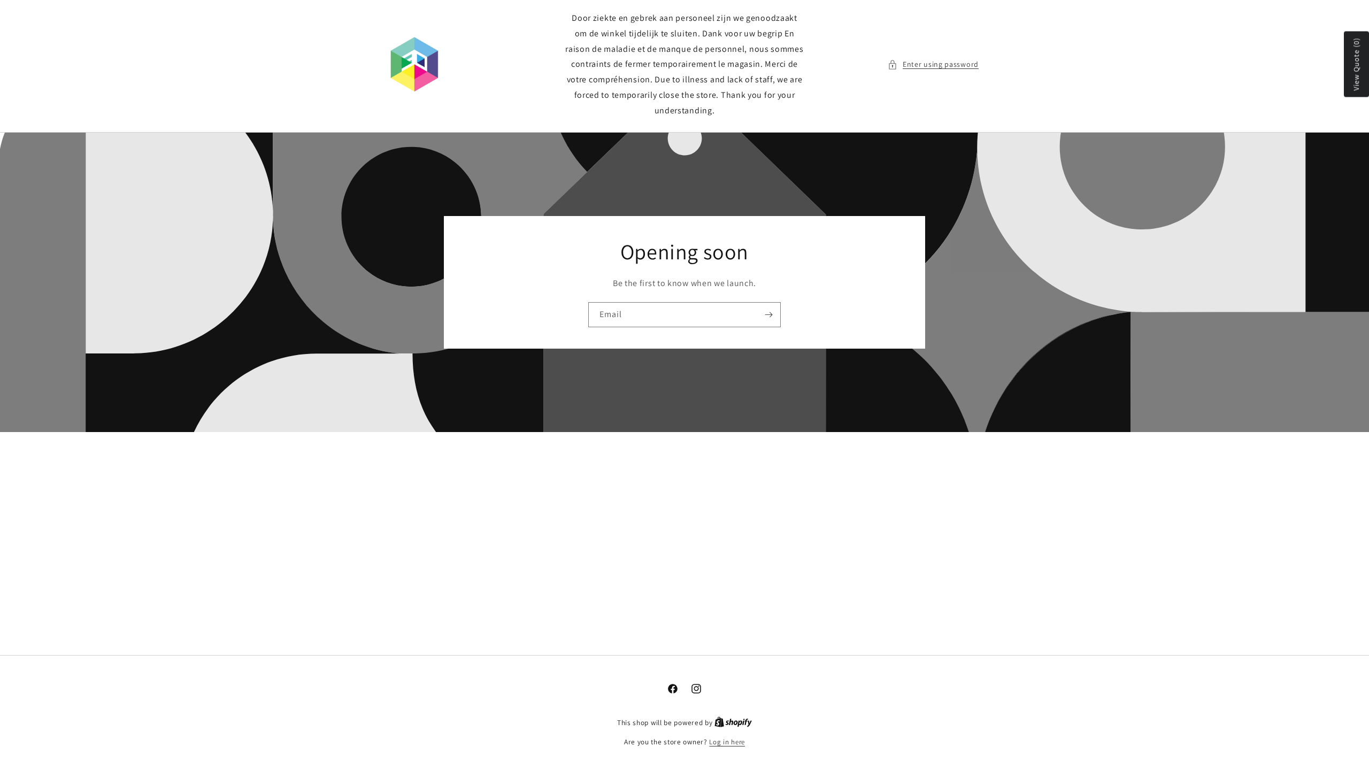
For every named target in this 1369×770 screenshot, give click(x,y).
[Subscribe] (768, 314)
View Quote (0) (1356, 64)
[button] (933, 64)
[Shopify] (733, 722)
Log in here (727, 741)
